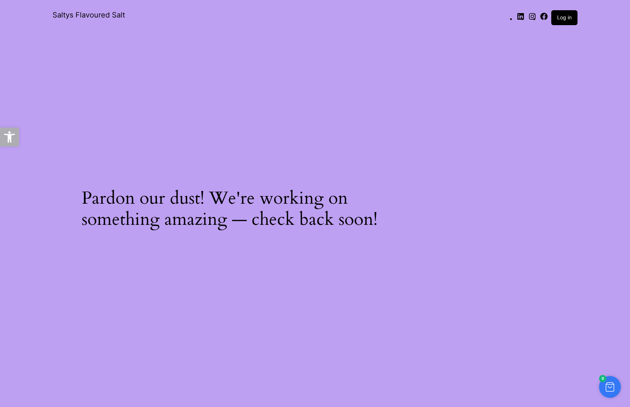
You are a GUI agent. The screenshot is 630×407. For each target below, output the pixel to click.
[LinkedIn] (520, 18)
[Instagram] (532, 18)
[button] (610, 387)
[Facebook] (544, 18)
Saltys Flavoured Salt (88, 15)
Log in (564, 17)
